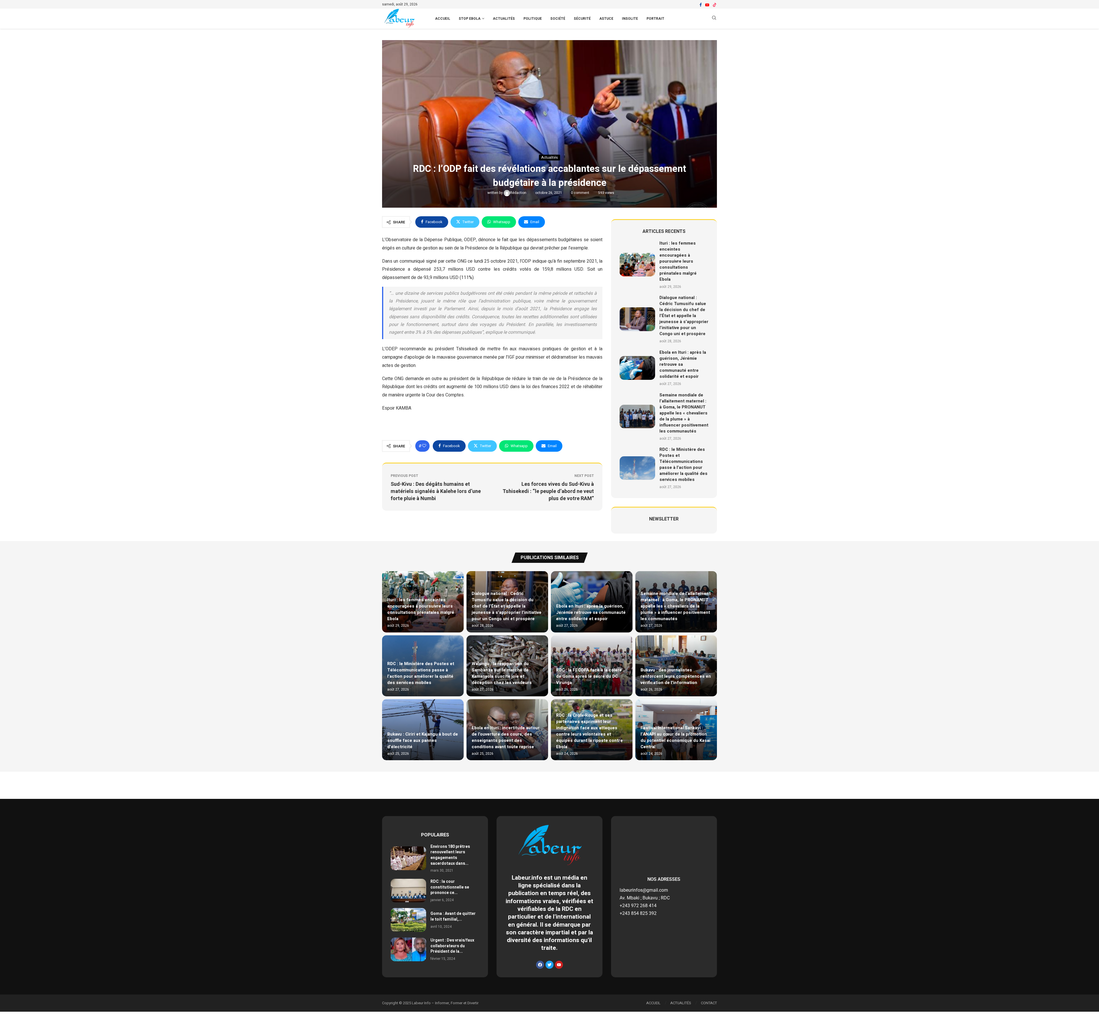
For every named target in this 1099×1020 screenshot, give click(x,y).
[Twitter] (549, 965)
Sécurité (582, 18)
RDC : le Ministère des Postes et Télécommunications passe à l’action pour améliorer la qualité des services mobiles (683, 464)
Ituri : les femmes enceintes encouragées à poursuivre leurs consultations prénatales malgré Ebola (678, 261)
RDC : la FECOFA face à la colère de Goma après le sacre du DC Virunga (589, 676)
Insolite (630, 18)
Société (557, 18)
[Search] (714, 19)
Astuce (606, 18)
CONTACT (709, 1003)
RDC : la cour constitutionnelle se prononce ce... (449, 887)
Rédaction (518, 192)
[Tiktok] (714, 5)
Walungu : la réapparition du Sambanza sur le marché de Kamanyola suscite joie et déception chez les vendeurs (502, 673)
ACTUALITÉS (680, 1003)
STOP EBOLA (470, 18)
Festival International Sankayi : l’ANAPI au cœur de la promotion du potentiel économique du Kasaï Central (675, 737)
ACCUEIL (442, 18)
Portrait (655, 18)
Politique (532, 18)
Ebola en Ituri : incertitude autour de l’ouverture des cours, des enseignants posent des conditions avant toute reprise (505, 737)
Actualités (504, 18)
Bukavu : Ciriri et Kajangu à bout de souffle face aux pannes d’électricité (422, 740)
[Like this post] (424, 446)
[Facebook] (700, 5)
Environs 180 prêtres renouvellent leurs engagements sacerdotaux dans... (450, 855)
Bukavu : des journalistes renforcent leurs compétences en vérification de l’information (676, 676)
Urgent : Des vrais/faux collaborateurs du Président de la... (452, 945)
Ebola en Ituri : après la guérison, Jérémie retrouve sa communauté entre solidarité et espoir (682, 364)
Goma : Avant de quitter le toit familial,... (453, 916)
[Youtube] (707, 5)
